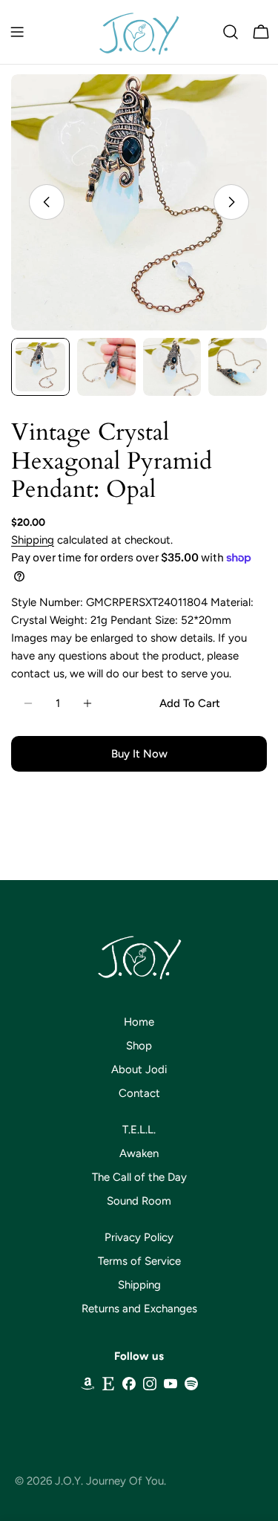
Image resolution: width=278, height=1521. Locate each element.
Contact (139, 1093)
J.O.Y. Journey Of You (109, 1481)
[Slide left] (46, 202)
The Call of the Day (139, 1177)
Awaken (139, 1153)
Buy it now (139, 753)
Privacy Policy (139, 1237)
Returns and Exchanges (139, 1308)
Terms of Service (139, 1261)
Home (139, 1022)
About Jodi (139, 1069)
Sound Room (139, 1201)
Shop (139, 1045)
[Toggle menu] (17, 32)
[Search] (230, 32)
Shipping (32, 540)
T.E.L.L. (139, 1129)
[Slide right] (231, 202)
